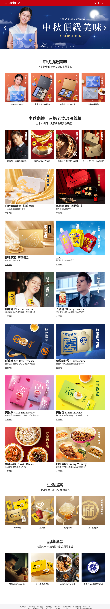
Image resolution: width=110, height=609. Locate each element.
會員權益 (57, 607)
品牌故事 (23, 607)
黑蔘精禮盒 (69, 206)
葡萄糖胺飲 (70, 361)
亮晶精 (69, 412)
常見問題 (40, 607)
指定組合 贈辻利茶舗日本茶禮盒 (55, 66)
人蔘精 (70, 309)
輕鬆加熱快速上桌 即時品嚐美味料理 (71, 467)
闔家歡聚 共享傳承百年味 (15, 467)
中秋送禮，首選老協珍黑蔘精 (55, 118)
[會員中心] (103, 3)
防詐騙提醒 (77, 607)
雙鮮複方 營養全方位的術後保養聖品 (20, 364)
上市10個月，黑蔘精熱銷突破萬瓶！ (55, 123)
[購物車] (99, 3)
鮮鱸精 (19, 361)
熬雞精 (19, 309)
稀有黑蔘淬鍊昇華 (63, 209)
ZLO (58, 257)
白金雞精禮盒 (19, 206)
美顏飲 (20, 412)
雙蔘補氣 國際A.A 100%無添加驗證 (70, 312)
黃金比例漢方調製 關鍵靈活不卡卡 (70, 364)
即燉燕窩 (17, 257)
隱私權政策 (67, 607)
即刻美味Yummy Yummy (71, 464)
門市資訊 (32, 607)
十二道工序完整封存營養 (15, 209)
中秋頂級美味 (55, 62)
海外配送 (49, 607)
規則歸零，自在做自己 (65, 260)
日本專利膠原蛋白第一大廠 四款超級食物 (22, 415)
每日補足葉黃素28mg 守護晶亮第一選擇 (72, 415)
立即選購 (8, 213)
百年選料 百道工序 (12, 261)
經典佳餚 (19, 464)
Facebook (86, 607)
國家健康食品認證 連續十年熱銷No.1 (20, 312)
